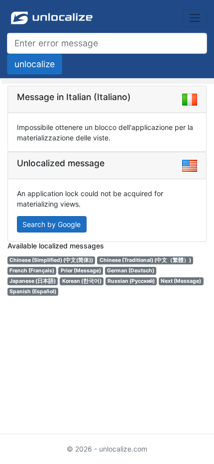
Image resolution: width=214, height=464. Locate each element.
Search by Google (51, 224)
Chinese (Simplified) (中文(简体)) (51, 260)
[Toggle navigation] (195, 18)
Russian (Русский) (131, 281)
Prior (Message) (81, 270)
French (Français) (31, 270)
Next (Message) (181, 281)
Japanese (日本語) (32, 281)
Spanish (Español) (32, 291)
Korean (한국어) (82, 281)
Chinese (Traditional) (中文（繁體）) (145, 260)
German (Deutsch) (130, 270)
